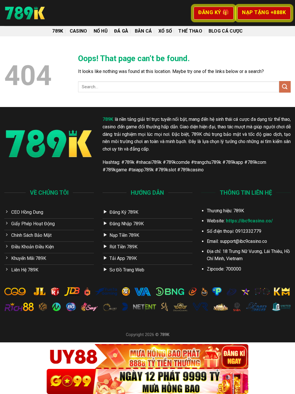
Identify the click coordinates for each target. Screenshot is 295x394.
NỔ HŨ (101, 31)
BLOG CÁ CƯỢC (226, 31)
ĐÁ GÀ (121, 31)
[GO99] (147, 381)
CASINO (78, 31)
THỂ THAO (190, 31)
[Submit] (285, 86)
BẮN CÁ (143, 31)
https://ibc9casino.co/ (249, 221)
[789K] (33, 13)
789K (57, 31)
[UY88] (147, 356)
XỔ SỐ (165, 31)
